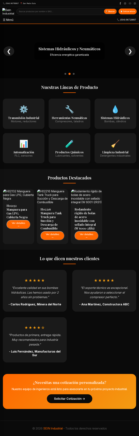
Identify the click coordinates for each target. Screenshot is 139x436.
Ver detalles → (18, 224)
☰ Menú (69, 19)
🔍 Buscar (110, 11)
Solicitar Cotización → (69, 398)
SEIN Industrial (53, 428)
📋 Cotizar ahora (127, 11)
